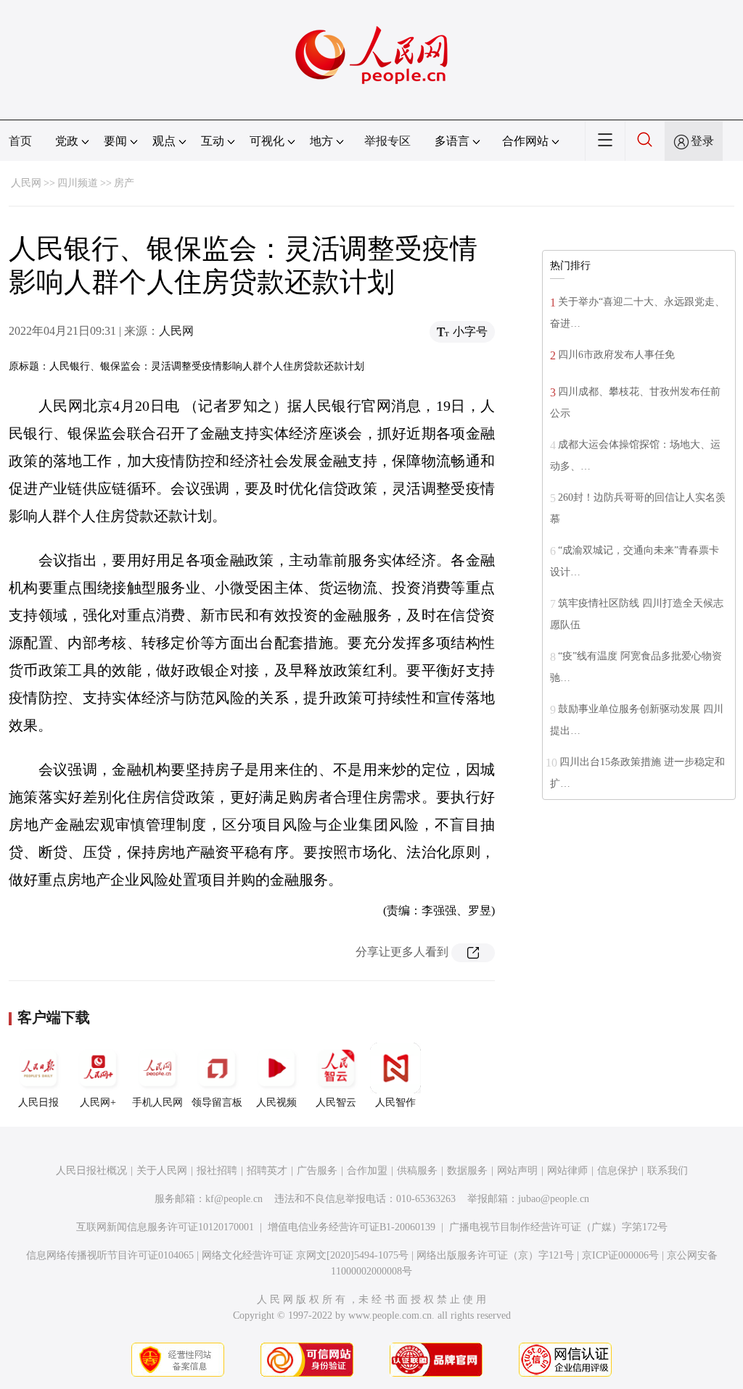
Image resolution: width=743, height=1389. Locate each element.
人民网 (26, 183)
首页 (20, 141)
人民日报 (38, 1102)
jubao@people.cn (553, 1198)
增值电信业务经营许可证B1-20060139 (351, 1227)
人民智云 (336, 1102)
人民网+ (98, 1102)
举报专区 (387, 141)
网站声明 (517, 1170)
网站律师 (567, 1170)
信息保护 (617, 1170)
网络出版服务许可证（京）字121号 (495, 1255)
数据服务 (467, 1170)
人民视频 (276, 1102)
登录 (702, 141)
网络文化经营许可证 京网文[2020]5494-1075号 (305, 1255)
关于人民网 (161, 1170)
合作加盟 (367, 1170)
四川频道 (77, 183)
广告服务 (317, 1170)
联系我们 (667, 1170)
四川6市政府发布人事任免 (616, 354)
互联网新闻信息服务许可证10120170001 (165, 1227)
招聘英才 (267, 1170)
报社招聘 (217, 1170)
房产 (124, 183)
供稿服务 (417, 1170)
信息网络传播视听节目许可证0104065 (110, 1255)
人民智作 (395, 1102)
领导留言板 (217, 1102)
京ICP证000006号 (620, 1255)
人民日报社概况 (91, 1170)
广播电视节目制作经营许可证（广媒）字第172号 (558, 1227)
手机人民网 (157, 1102)
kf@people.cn (234, 1198)
